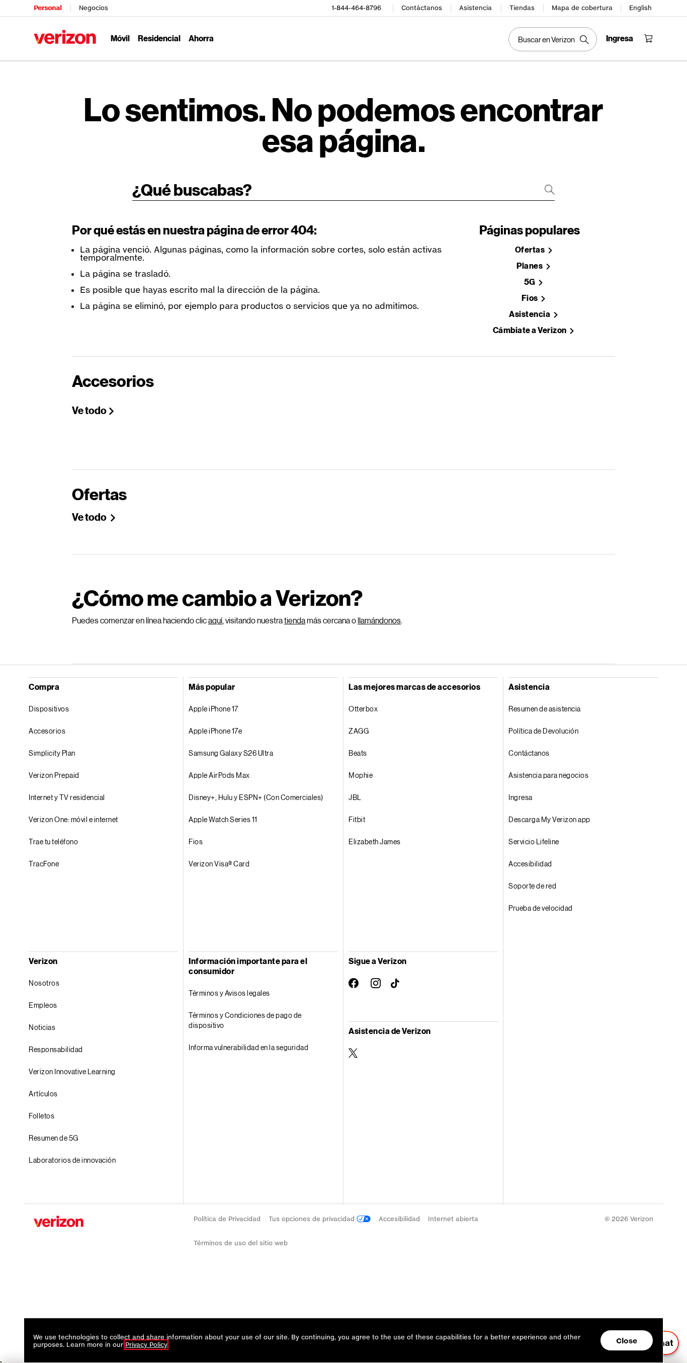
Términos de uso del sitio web (241, 1243)
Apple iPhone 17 (213, 708)
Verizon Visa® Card (219, 863)
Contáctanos (421, 8)
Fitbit (357, 819)
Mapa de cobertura (582, 8)
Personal (47, 8)
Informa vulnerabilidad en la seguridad (248, 1047)
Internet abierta (453, 1219)
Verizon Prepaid (54, 775)
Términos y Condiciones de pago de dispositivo (245, 1020)
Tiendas (522, 8)
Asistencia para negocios (548, 775)
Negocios (93, 8)
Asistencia (475, 8)
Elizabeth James (375, 841)
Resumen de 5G (53, 1138)
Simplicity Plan (52, 753)
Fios (531, 298)
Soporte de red (532, 885)
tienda (294, 620)
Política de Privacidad (227, 1219)
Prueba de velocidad (540, 908)
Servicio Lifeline (533, 841)
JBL (355, 797)
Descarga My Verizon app (549, 819)
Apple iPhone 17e (215, 731)
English (640, 8)
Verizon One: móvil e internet (73, 819)
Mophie (361, 775)
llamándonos (379, 620)
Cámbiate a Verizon (530, 330)
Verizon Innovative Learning (72, 1071)
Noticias (42, 1027)
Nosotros (44, 983)
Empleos (43, 1005)
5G (530, 282)
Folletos (41, 1115)
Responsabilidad (56, 1049)
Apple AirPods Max (219, 775)
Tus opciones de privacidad (313, 1219)
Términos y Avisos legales (229, 993)
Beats (358, 753)
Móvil (120, 38)
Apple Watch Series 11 (223, 819)
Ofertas (530, 250)
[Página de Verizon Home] (65, 37)
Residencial (159, 38)
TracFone (44, 863)
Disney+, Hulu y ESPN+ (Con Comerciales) (256, 797)
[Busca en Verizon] (552, 39)
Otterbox (363, 708)
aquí (215, 620)
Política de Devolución (543, 731)
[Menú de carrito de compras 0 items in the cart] (648, 38)
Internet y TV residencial (67, 797)
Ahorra (201, 38)
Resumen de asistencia (544, 708)
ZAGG (359, 731)
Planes (530, 266)
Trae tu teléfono (53, 841)
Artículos (43, 1093)
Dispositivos (49, 708)
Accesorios (47, 731)
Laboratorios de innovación (72, 1160)
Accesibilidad (530, 863)
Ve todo (89, 410)
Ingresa (520, 797)
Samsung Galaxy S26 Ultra (231, 753)
